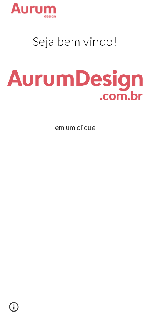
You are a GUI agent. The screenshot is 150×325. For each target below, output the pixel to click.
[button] (14, 309)
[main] (75, 41)
